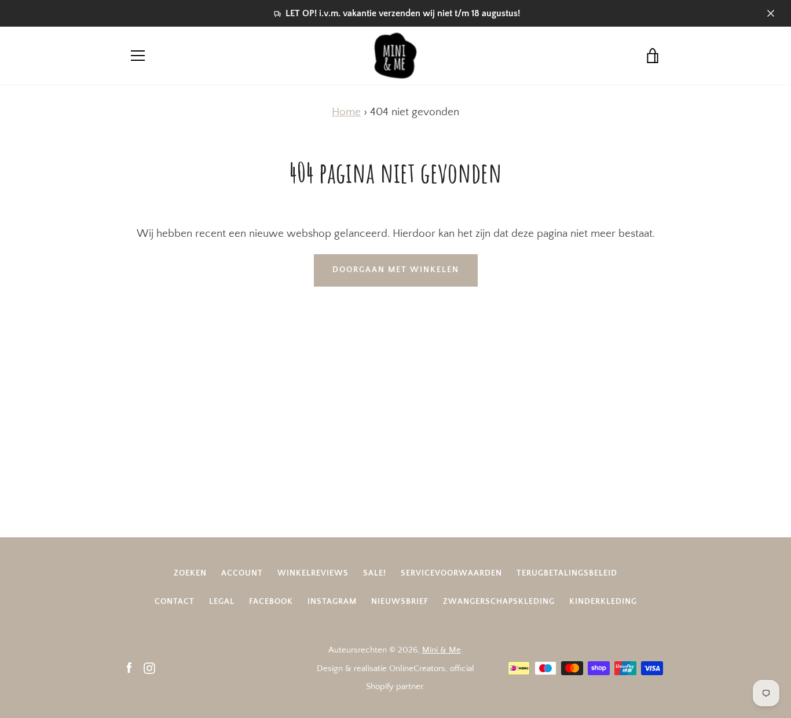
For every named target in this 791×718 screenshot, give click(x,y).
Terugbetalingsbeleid (567, 573)
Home (346, 112)
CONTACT (175, 601)
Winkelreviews (313, 573)
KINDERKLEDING (603, 601)
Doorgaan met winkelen (395, 269)
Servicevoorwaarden (451, 573)
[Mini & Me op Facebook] (129, 668)
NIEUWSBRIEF (400, 601)
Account (242, 573)
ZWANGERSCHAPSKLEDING (499, 601)
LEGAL (222, 601)
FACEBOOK (271, 601)
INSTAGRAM (332, 601)
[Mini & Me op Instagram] (149, 668)
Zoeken (190, 573)
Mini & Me (441, 650)
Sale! (374, 573)
